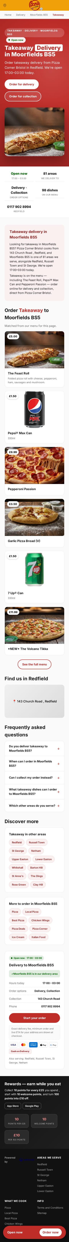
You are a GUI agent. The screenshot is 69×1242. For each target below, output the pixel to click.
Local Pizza (31, 911)
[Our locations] (5, 5)
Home (8, 14)
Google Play (32, 1106)
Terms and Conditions (50, 1207)
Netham (36, 850)
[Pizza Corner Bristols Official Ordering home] (34, 5)
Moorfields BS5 (39, 14)
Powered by (10, 1159)
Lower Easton (43, 859)
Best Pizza (18, 920)
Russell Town (37, 842)
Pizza (15, 911)
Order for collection (23, 96)
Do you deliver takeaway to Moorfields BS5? (28, 748)
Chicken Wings (40, 920)
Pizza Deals (18, 928)
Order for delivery (21, 84)
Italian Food (38, 937)
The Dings (37, 876)
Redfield (17, 842)
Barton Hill (36, 867)
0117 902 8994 (19, 207)
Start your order (34, 1018)
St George (18, 850)
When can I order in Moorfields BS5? (30, 764)
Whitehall (17, 867)
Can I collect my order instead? (31, 777)
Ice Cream (18, 937)
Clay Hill (38, 884)
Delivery (20, 14)
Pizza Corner (40, 928)
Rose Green (19, 884)
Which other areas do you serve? (32, 805)
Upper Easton (20, 859)
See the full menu (34, 664)
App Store (13, 1106)
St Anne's (17, 876)
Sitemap (42, 1213)
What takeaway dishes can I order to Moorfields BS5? (33, 792)
